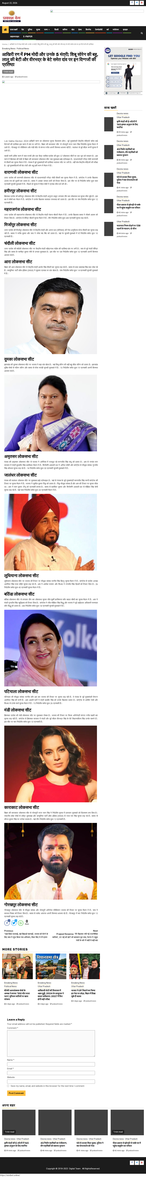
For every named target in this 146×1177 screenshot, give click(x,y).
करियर (65, 29)
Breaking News (9, 48)
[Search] (142, 33)
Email (10, 1068)
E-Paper (27, 36)
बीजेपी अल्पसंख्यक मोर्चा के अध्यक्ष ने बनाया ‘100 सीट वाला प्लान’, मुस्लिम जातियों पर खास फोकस (17, 995)
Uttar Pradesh (44, 986)
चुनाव (38, 29)
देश (23, 29)
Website (11, 1077)
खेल (72, 29)
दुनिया (30, 29)
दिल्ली (56, 29)
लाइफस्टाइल (14, 36)
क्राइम (125, 29)
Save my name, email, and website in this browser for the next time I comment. (48, 1086)
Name (10, 1060)
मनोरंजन (116, 29)
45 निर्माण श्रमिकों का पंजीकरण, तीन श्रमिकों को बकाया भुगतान (127, 152)
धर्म (108, 29)
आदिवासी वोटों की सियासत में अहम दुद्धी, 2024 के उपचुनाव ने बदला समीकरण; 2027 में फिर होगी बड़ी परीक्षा (51, 995)
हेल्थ (80, 29)
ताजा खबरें (13, 29)
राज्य (46, 29)
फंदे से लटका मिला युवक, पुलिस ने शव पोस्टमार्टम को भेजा (127, 180)
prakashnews (22, 77)
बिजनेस (88, 29)
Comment (12, 1028)
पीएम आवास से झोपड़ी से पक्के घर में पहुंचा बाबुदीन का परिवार (128, 206)
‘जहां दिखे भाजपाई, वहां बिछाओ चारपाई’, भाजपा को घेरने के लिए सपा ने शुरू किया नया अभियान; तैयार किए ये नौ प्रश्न (26, 934)
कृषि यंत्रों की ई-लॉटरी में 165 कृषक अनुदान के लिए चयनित (127, 124)
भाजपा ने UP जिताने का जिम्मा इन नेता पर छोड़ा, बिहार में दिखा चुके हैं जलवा (83, 993)
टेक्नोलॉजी (98, 29)
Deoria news (122, 113)
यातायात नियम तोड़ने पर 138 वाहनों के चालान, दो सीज (128, 227)
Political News (23, 48)
